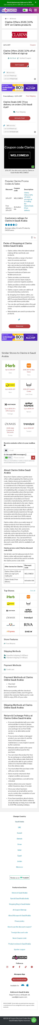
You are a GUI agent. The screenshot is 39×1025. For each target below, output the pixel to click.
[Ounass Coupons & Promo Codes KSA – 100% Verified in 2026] (10, 424)
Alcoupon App (19, 974)
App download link (19, 979)
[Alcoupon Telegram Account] (31, 967)
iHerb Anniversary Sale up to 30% (19, 2)
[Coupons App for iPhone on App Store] (27, 985)
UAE (19, 827)
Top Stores (9, 590)
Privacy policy (19, 921)
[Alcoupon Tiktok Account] (25, 967)
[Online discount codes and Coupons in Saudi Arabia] (5, 18)
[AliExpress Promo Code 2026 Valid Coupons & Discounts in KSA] (10, 631)
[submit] (33, 457)
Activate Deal (19, 118)
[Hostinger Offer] (19, 87)
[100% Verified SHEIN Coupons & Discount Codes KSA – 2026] (28, 631)
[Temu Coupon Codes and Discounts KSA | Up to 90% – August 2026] (28, 365)
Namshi (29, 412)
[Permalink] (4, 72)
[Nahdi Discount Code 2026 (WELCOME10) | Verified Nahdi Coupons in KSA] (10, 624)
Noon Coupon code (19, 938)
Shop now (19, 326)
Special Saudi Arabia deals (19, 898)
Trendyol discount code (19, 932)
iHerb (10, 373)
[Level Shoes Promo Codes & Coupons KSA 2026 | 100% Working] (28, 385)
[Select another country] (25, 10)
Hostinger (10, 414)
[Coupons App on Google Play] (22, 985)
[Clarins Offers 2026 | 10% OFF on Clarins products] (19, 153)
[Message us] (34, 1020)
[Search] (30, 10)
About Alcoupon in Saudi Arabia (19, 915)
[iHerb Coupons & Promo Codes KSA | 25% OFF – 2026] (10, 365)
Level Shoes (28, 394)
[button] (35, 2)
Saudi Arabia (19, 822)
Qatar (19, 850)
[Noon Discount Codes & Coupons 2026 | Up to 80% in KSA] (10, 385)
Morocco (19, 867)
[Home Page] (9, 10)
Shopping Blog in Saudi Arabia (19, 904)
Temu (28, 375)
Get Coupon (19, 65)
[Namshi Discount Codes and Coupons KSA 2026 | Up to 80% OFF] (28, 404)
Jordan (19, 861)
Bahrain (19, 839)
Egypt (20, 856)
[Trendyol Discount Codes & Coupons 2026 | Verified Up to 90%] (28, 424)
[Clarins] (19, 35)
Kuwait (19, 833)
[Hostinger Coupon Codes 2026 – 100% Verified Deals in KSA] (10, 404)
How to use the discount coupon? (19, 927)
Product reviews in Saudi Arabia (19, 944)
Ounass (10, 435)
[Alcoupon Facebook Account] (19, 967)
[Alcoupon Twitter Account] (13, 967)
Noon (10, 392)
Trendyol (28, 431)
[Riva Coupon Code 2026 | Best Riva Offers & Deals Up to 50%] (28, 624)
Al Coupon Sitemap (19, 910)
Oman (19, 844)
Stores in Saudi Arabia (19, 893)
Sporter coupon (19, 949)
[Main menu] (35, 10)
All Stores (12, 18)
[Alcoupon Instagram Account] (7, 967)
